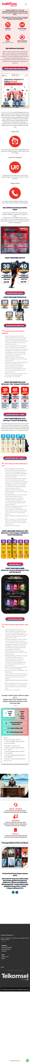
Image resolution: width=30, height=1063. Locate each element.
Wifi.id (3, 958)
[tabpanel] (15, 749)
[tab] (9, 713)
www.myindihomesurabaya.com (15, 970)
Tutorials (3, 951)
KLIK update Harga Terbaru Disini (16, 68)
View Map (3, 941)
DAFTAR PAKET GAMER (15, 619)
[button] (15, 332)
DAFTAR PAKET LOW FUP (16, 293)
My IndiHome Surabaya (7, 112)
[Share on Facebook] (16, 892)
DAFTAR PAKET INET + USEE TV (16, 458)
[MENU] (26, 4)
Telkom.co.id (5, 956)
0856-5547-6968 (16, 221)
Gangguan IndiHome (8, 219)
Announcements (5, 949)
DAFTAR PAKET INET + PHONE (15, 414)
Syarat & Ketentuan (6, 947)
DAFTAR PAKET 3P (15, 564)
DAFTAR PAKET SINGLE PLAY (15, 325)
